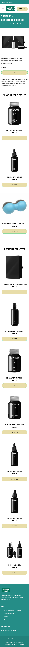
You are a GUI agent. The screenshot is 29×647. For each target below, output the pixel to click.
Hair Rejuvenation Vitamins (14, 130)
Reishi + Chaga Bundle (14, 565)
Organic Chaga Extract (14, 177)
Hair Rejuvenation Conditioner (14, 331)
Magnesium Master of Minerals (14, 425)
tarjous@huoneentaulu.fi (7, 2)
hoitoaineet (4, 61)
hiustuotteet (12, 61)
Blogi (5, 620)
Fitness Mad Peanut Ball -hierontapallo (14, 224)
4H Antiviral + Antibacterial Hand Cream (14, 284)
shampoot (19, 61)
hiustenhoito (12, 59)
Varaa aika (22, 9)
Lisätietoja (14, 72)
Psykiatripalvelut (9, 613)
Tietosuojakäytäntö (11, 644)
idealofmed (20, 59)
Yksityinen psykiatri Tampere (12, 610)
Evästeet (20, 642)
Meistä (6, 617)
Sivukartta (21, 644)
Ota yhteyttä (13, 642)
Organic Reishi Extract (14, 518)
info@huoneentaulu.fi (9, 630)
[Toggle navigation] (3, 8)
